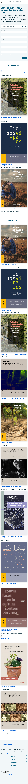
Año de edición (4, 50)
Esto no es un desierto (8, 686)
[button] (25, 26)
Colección (3, 30)
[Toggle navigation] (25, 2)
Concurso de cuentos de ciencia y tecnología (11, 537)
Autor (2, 45)
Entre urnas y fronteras (8, 583)
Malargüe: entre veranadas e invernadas (11, 118)
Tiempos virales (6, 165)
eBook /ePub (15, 55)
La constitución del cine (8, 730)
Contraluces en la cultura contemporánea (9, 629)
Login (26, 777)
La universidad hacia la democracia (13, 73)
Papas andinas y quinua (9, 209)
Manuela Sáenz (6, 638)
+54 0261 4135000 (7, 753)
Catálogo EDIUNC (7, 744)
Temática (3, 34)
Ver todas (14, 736)
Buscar (24, 58)
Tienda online (5, 55)
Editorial (2, 39)
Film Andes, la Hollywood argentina (12, 398)
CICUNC (10, 774)
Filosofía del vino (6, 442)
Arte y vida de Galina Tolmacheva (11, 487)
